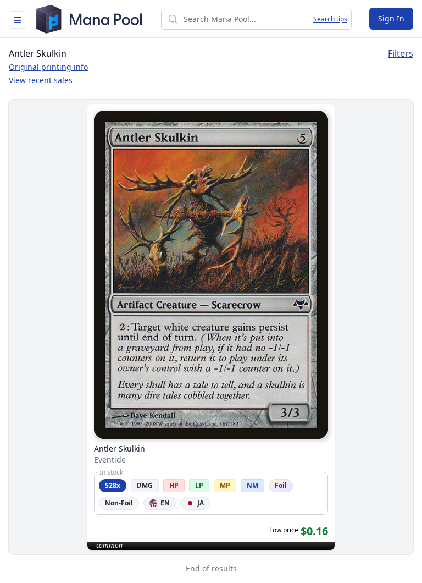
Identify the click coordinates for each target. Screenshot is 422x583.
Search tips (330, 19)
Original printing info (48, 67)
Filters (400, 53)
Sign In (391, 18)
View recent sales (41, 80)
